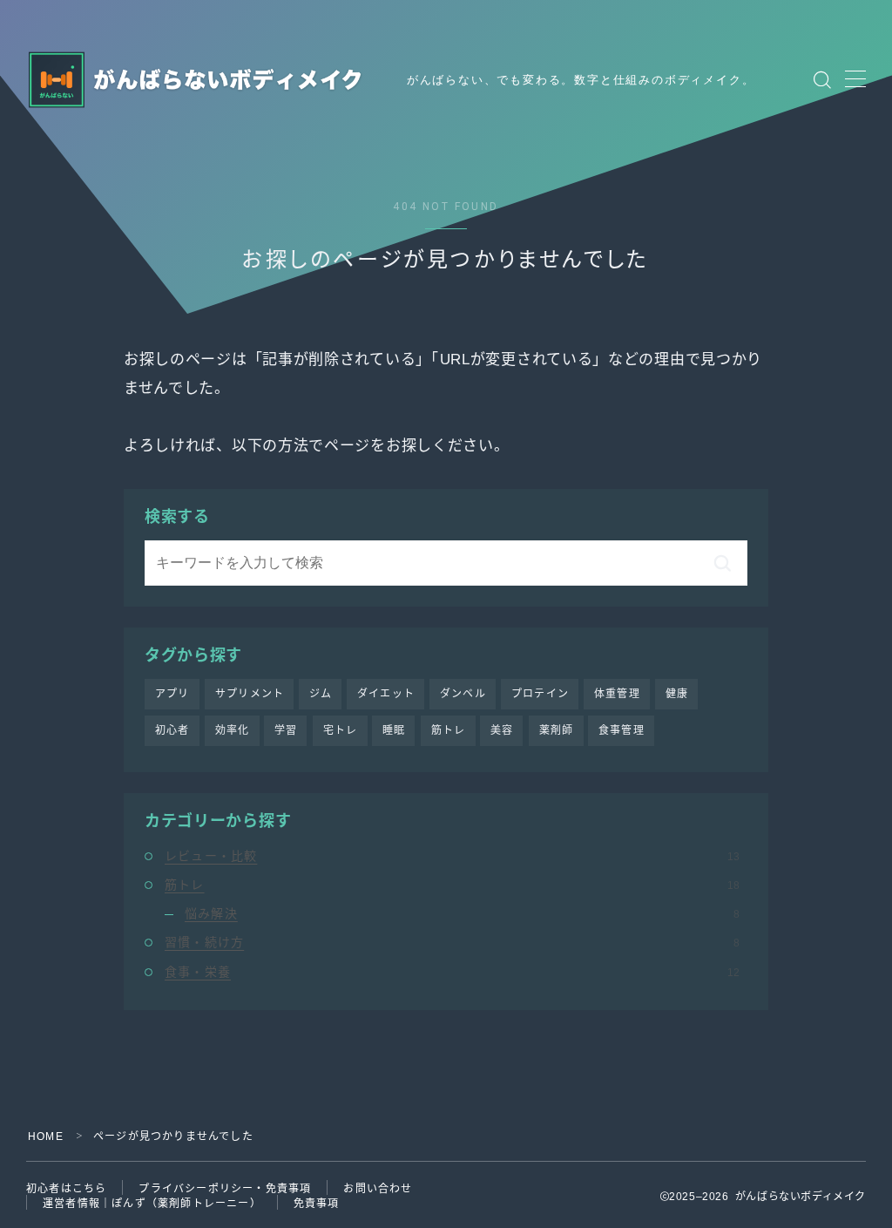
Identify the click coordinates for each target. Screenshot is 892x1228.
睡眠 (393, 730)
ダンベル (463, 694)
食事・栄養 (452, 972)
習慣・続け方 (452, 942)
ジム (320, 694)
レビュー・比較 (452, 856)
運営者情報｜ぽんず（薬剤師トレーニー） (152, 1203)
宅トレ (340, 730)
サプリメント (249, 694)
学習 (285, 730)
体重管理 (617, 694)
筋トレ (448, 730)
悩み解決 (462, 913)
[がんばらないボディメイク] (198, 80)
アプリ (172, 694)
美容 (501, 730)
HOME (46, 1136)
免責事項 (317, 1203)
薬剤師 (556, 730)
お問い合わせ (377, 1189)
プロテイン (540, 694)
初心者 (172, 730)
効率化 (232, 730)
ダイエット (386, 694)
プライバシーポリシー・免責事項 (225, 1189)
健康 (677, 694)
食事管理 (621, 730)
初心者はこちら (66, 1189)
